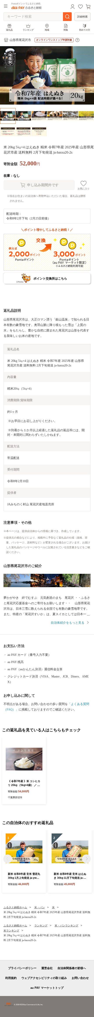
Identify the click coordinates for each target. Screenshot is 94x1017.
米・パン (39, 907)
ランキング (28, 30)
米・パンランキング (66, 925)
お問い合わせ (80, 978)
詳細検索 (82, 16)
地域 (47, 30)
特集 (66, 30)
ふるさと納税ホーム (15, 907)
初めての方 (84, 30)
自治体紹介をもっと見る (67, 622)
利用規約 (11, 978)
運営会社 (47, 968)
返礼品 (9, 30)
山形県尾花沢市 (20, 40)
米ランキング (11, 930)
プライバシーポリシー (22, 968)
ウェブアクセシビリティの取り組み (44, 978)
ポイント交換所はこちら (50, 278)
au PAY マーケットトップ (47, 987)
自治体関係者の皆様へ (71, 968)
